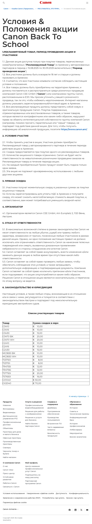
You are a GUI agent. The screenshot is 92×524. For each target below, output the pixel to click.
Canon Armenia (10, 509)
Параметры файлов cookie (15, 502)
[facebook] (70, 510)
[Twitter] (81, 510)
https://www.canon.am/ (74, 129)
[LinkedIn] (75, 510)
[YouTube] (87, 510)
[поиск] (4, 3)
